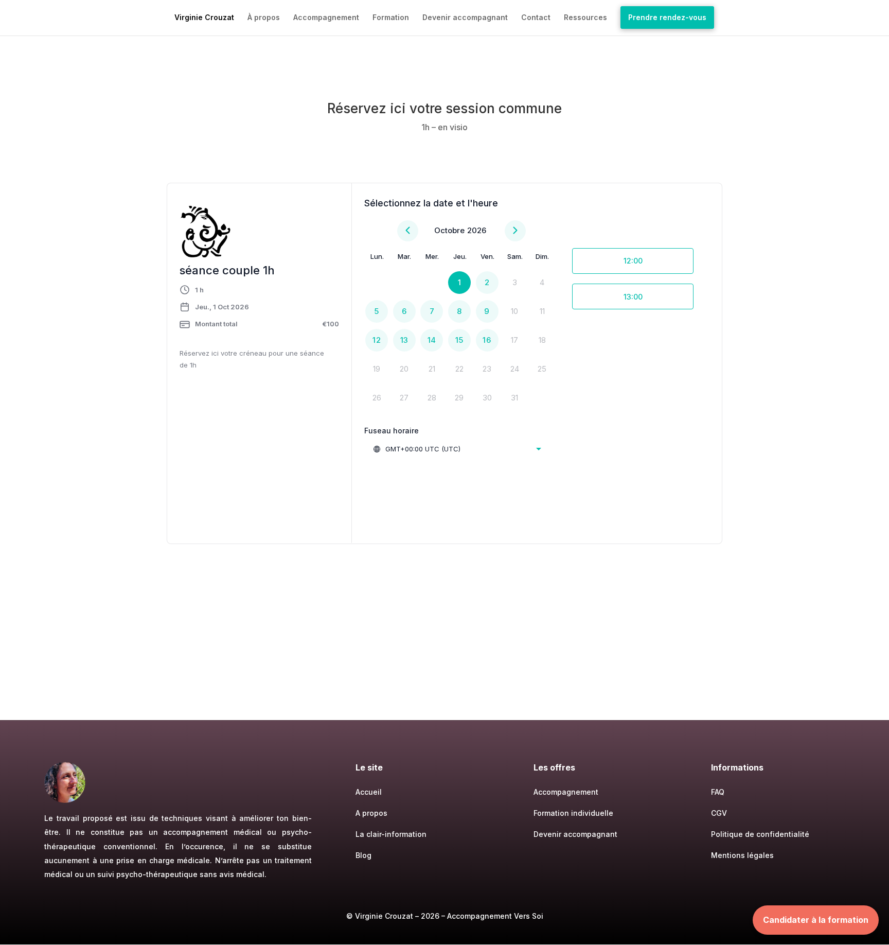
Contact (535, 18)
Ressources (585, 18)
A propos (371, 813)
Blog (363, 855)
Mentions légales (742, 855)
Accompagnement (326, 18)
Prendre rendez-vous (667, 17)
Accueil (368, 791)
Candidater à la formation (815, 920)
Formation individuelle (573, 813)
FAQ (717, 791)
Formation (390, 18)
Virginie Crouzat (204, 18)
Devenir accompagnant (465, 18)
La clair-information (390, 834)
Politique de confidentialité (760, 834)
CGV (719, 813)
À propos (263, 18)
